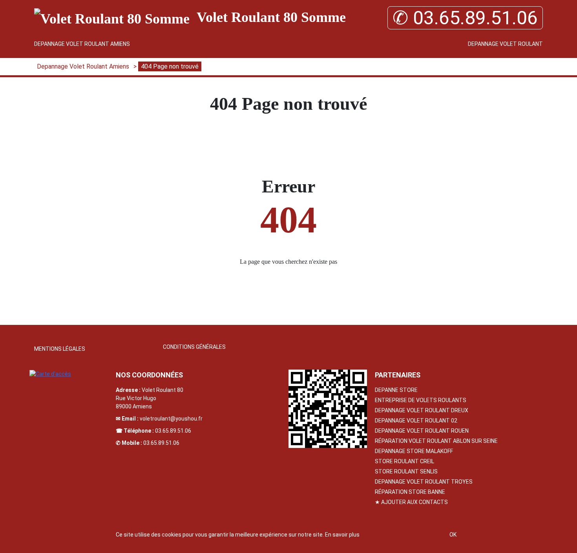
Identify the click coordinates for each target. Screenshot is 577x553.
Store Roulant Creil (404, 461)
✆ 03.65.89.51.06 (465, 18)
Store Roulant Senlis (406, 471)
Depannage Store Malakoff (414, 451)
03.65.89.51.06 (173, 431)
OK (452, 534)
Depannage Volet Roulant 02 (416, 420)
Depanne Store (396, 390)
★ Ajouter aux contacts (411, 502)
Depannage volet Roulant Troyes (424, 482)
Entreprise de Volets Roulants (420, 400)
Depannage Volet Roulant (505, 44)
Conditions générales (194, 347)
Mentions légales (59, 349)
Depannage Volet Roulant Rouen (422, 431)
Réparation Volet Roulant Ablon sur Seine (436, 441)
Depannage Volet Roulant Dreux (421, 410)
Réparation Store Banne (410, 492)
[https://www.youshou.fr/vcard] (327, 409)
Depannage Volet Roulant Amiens (82, 44)
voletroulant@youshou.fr (171, 418)
